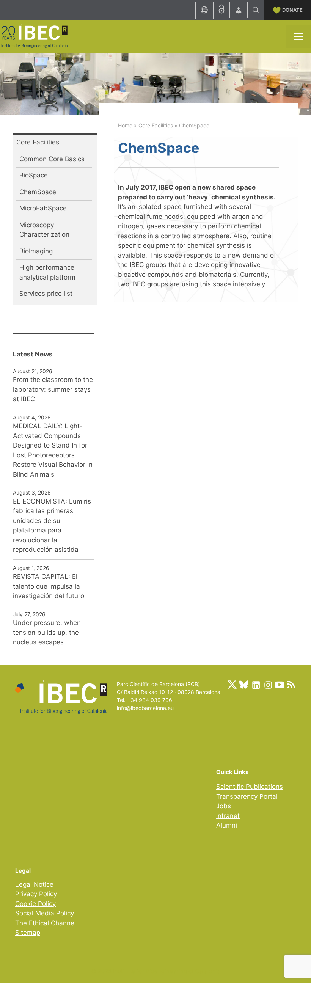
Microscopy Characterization (44, 230)
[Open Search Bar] (256, 10)
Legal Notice (34, 884)
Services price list (45, 293)
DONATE (292, 10)
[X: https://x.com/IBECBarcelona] (232, 684)
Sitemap (27, 932)
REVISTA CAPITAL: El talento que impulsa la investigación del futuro (48, 586)
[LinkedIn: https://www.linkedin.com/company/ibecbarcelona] (255, 684)
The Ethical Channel (45, 923)
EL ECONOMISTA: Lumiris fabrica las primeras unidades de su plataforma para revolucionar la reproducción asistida (52, 526)
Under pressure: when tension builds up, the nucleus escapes (47, 632)
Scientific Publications (249, 786)
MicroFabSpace (43, 208)
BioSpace (33, 175)
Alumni (226, 825)
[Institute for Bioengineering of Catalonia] (34, 36)
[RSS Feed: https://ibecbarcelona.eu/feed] (291, 684)
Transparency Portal (247, 796)
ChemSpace (37, 192)
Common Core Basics (52, 159)
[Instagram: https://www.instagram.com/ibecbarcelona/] (267, 684)
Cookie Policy (35, 904)
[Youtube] (279, 684)
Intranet (228, 816)
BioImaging (36, 251)
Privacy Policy (36, 894)
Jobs (223, 806)
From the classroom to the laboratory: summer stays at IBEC (53, 389)
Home (125, 125)
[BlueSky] (243, 684)
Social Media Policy (44, 913)
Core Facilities (155, 125)
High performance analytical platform (47, 272)
